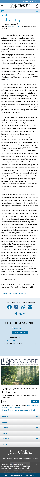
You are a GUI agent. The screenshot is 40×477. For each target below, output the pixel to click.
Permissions (27, 458)
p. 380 (7, 79)
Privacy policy (18, 458)
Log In (36, 1)
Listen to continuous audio (17, 410)
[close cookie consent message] (36, 464)
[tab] (20, 416)
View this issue (20, 332)
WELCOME (11, 340)
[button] (20, 416)
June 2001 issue (13, 26)
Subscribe (28, 1)
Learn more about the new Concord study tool (19, 406)
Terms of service (7, 458)
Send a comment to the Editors (15, 293)
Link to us (35, 458)
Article (4, 15)
